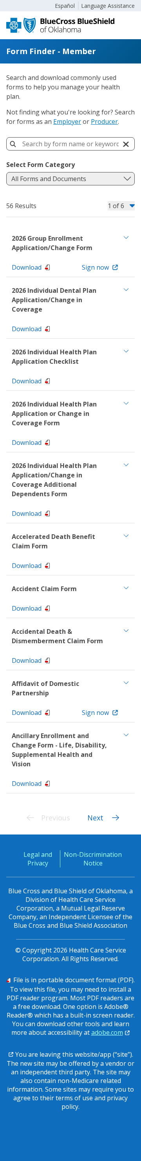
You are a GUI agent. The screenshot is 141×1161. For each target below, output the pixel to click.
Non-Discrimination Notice (93, 858)
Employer (67, 121)
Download (27, 267)
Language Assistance (108, 5)
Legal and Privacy (38, 858)
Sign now (95, 267)
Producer (104, 121)
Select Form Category (40, 164)
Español (65, 5)
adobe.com (107, 1032)
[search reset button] (126, 144)
